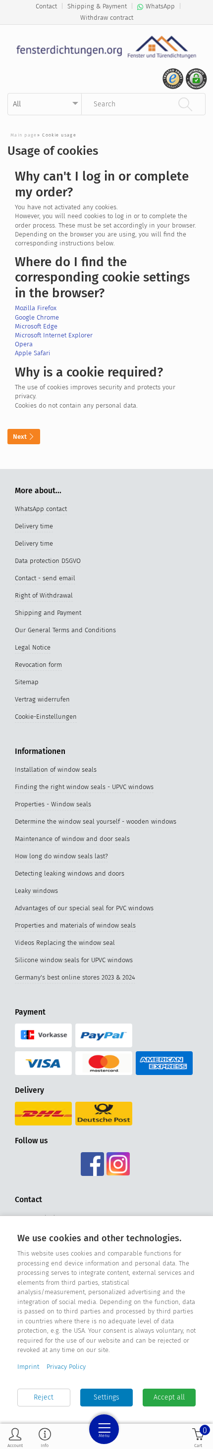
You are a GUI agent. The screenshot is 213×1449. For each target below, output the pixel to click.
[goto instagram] (118, 1164)
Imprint (28, 1366)
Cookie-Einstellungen (46, 716)
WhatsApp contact (41, 509)
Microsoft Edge (36, 326)
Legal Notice (33, 647)
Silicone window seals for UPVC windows (74, 960)
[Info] (45, 1437)
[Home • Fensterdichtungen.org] (106, 46)
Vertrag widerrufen (42, 699)
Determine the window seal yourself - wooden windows (95, 821)
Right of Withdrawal (44, 595)
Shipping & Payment (97, 6)
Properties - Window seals (53, 804)
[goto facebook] (92, 1164)
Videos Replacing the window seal (65, 942)
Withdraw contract (106, 17)
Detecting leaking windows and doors (69, 873)
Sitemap (27, 682)
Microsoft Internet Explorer (54, 335)
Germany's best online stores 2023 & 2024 (75, 977)
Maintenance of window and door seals (72, 838)
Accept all (169, 1397)
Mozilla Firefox (35, 308)
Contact (46, 6)
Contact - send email (45, 578)
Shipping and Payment (48, 612)
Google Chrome (37, 317)
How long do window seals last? (61, 856)
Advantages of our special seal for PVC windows (84, 908)
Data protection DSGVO (48, 560)
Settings (106, 1397)
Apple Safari (33, 353)
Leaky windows (36, 890)
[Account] (15, 1437)
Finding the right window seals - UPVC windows (84, 787)
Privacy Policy (66, 1366)
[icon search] (185, 104)
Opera (24, 344)
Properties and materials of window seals (75, 925)
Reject (43, 1397)
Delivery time (34, 526)
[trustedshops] (171, 82)
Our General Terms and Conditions (65, 630)
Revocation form (38, 664)
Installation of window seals (56, 769)
